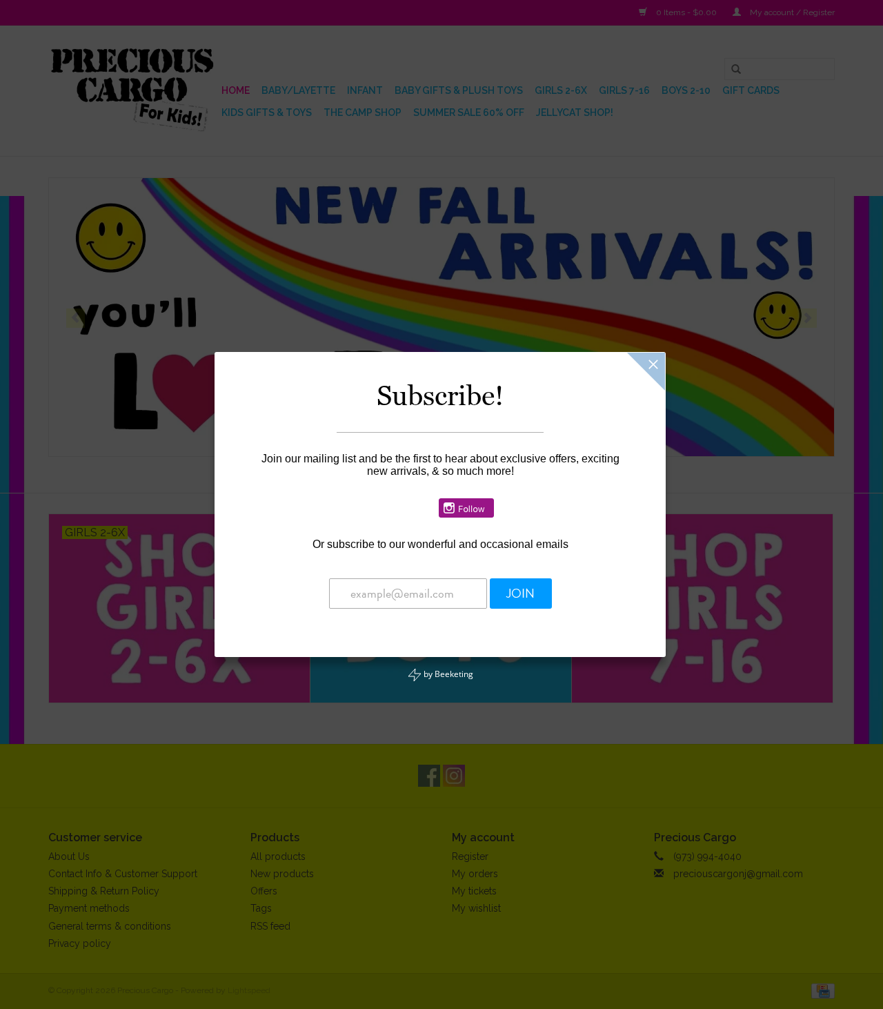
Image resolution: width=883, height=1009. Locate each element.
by (447, 674)
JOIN (520, 594)
